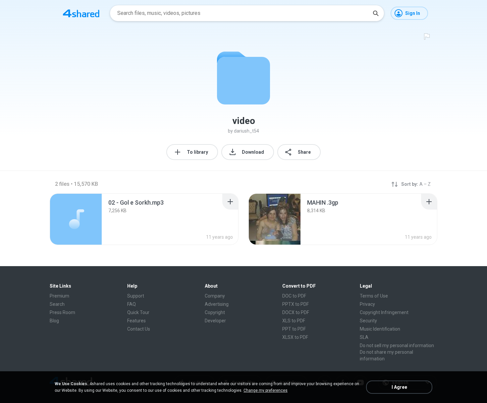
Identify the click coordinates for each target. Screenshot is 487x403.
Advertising (217, 304)
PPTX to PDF (295, 304)
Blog (54, 320)
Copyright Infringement (384, 312)
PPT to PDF (294, 329)
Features (136, 320)
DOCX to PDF (295, 312)
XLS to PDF (293, 320)
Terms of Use (374, 296)
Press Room (62, 312)
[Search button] (376, 13)
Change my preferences (266, 390)
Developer (215, 320)
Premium (59, 296)
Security (368, 320)
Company (215, 296)
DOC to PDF (294, 296)
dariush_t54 (246, 131)
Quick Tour (138, 312)
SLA (364, 337)
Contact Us (138, 329)
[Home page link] (81, 13)
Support (135, 296)
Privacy (367, 304)
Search (57, 304)
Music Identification (380, 329)
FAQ (131, 304)
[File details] (76, 219)
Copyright (215, 312)
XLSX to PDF (295, 337)
